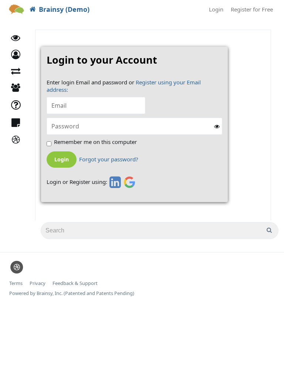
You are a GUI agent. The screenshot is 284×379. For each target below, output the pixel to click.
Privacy (37, 283)
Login (216, 9)
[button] (15, 54)
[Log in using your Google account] (129, 182)
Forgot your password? (108, 159)
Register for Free (252, 9)
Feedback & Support (75, 283)
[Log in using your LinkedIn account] (114, 182)
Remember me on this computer (95, 141)
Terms (16, 283)
